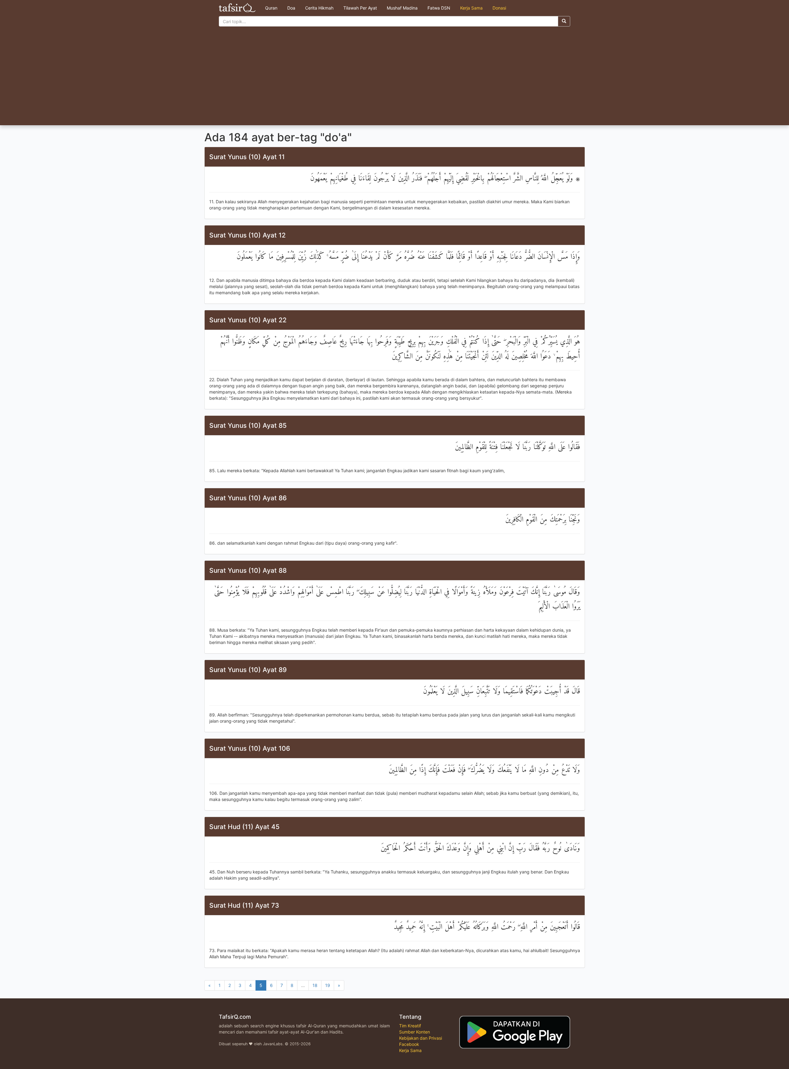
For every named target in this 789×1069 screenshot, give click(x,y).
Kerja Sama (471, 7)
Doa (291, 7)
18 (315, 985)
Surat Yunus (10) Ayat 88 (248, 570)
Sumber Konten (414, 1031)
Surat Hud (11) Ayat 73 (244, 905)
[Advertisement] (394, 79)
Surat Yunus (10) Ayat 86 (248, 498)
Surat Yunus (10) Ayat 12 (247, 235)
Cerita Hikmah (319, 7)
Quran (271, 7)
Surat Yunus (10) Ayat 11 (247, 157)
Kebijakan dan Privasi (420, 1038)
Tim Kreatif (410, 1025)
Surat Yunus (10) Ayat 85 (248, 425)
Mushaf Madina (402, 7)
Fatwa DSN (438, 7)
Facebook (409, 1044)
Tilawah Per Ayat (360, 7)
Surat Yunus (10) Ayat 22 (248, 320)
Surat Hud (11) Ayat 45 (244, 827)
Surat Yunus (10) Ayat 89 (248, 670)
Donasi (499, 7)
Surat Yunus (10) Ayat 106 (249, 748)
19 (327, 985)
